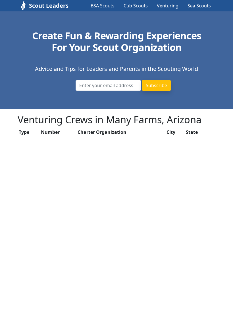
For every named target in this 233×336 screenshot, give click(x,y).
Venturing (167, 6)
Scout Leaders (43, 5)
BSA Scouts (103, 6)
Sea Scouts (199, 6)
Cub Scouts (136, 6)
